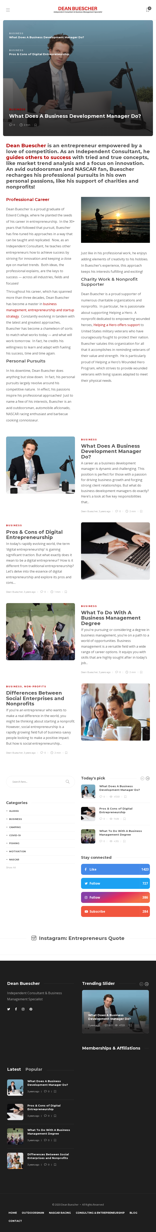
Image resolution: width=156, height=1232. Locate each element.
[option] (115, 814)
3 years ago (104, 511)
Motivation (17, 851)
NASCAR (14, 859)
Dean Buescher (26, 145)
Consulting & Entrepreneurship (100, 1212)
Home (13, 1212)
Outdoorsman (33, 1212)
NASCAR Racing (60, 1212)
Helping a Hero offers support (116, 325)
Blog (133, 1212)
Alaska (14, 811)
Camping (15, 827)
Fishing (14, 843)
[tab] (75, 37)
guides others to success (38, 157)
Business (17, 109)
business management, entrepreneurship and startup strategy (40, 310)
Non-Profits (35, 686)
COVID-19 (15, 835)
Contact (15, 1220)
